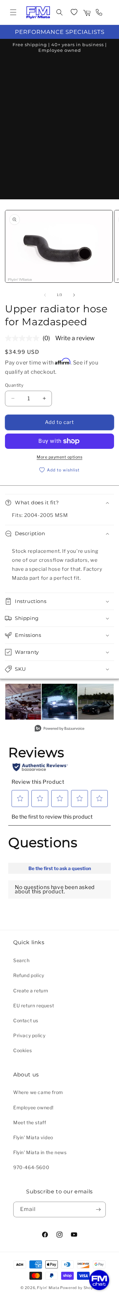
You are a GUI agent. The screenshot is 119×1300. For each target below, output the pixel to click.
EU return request (33, 1005)
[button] (13, 12)
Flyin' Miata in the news (39, 1152)
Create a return (30, 990)
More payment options (59, 456)
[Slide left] (45, 295)
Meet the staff (29, 1122)
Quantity (14, 385)
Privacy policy (29, 1035)
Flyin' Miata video (33, 1137)
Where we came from (38, 1092)
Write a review (75, 338)
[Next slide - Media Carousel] (108, 706)
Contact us (25, 1020)
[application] (99, 1280)
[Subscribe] (98, 1209)
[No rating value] (24, 338)
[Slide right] (74, 295)
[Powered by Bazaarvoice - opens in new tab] (59, 729)
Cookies (22, 1050)
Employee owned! (33, 1107)
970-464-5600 (31, 1167)
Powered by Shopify (79, 1287)
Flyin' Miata (48, 1287)
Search (21, 960)
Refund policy (28, 975)
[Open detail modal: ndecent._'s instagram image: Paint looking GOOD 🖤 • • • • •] (96, 702)
